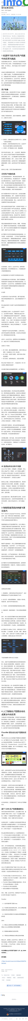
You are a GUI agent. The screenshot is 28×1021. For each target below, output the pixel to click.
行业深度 (8, 980)
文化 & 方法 (6, 975)
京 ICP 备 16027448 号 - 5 (14, 1011)
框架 (14, 977)
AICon (3, 977)
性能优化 (9, 977)
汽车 (3, 980)
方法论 (12, 975)
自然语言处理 (20, 977)
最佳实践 (19, 975)
